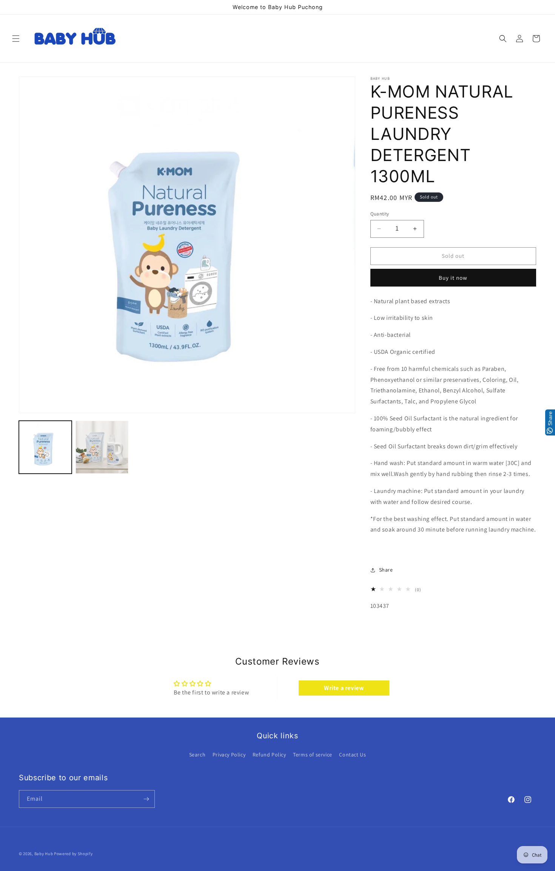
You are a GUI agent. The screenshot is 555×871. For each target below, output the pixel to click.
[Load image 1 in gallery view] (45, 447)
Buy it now (453, 277)
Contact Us (352, 754)
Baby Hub (43, 853)
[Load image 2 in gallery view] (102, 447)
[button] (16, 38)
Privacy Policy (229, 754)
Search (197, 754)
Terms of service (312, 754)
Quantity (379, 214)
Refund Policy (269, 754)
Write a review (344, 688)
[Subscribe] (146, 799)
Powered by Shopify (73, 853)
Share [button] (386, 569)
